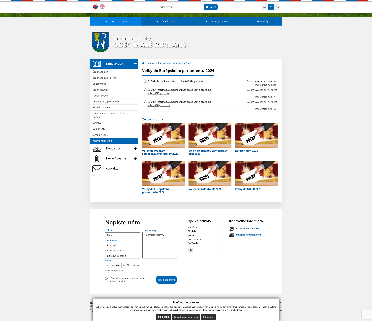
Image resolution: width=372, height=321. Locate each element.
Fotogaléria (195, 239)
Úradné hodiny (100, 89)
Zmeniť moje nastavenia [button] (186, 317)
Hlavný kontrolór (101, 107)
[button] (115, 21)
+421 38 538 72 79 (247, 228)
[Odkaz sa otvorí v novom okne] (190, 250)
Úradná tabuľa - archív (104, 77)
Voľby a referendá (102, 140)
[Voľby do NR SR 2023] (256, 173)
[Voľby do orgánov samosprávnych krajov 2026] (163, 135)
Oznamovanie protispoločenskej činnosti (110, 115)
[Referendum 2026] (256, 135)
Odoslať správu (166, 279)
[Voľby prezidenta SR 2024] (209, 173)
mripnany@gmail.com (248, 234)
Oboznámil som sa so (126, 280)
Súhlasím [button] (163, 317)
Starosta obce (100, 95)
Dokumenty (99, 128)
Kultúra (192, 235)
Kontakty (262, 21)
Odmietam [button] (208, 317)
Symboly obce (100, 134)
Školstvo (97, 123)
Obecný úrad (99, 83)
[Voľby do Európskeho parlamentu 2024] (163, 173)
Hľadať (212, 7)
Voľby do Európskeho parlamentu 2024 (169, 63)
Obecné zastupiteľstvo (104, 101)
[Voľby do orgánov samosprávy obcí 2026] (209, 135)
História (192, 227)
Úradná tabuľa (100, 71)
